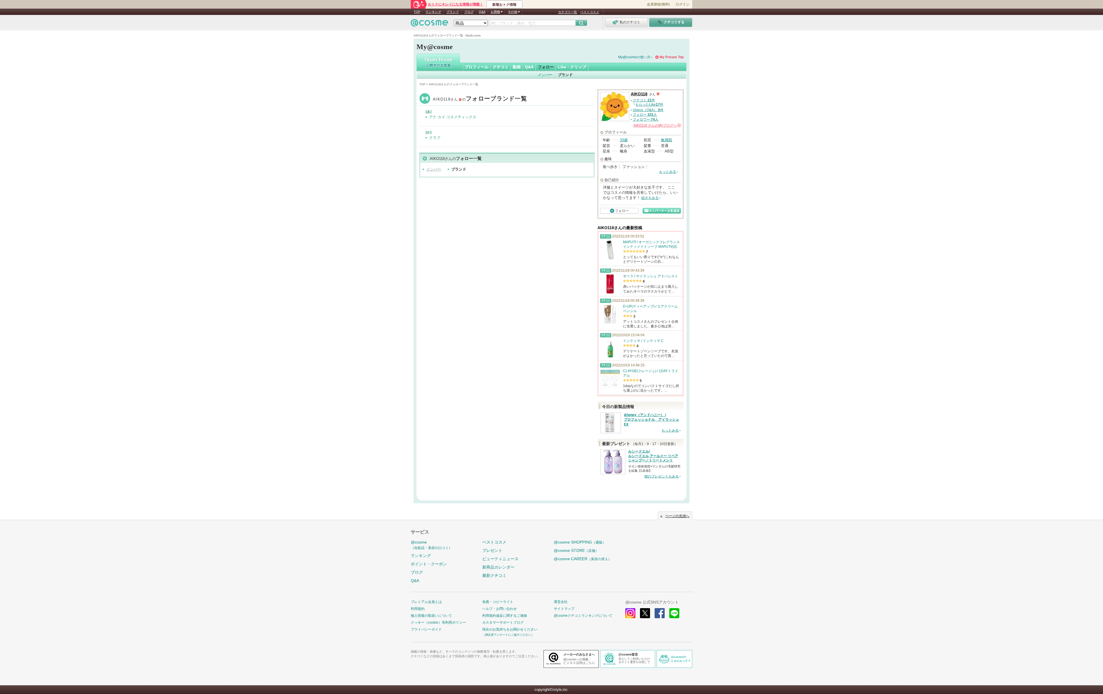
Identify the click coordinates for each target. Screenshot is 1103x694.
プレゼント (492, 550)
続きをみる (650, 198)
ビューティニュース (500, 558)
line (674, 613)
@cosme (431, 545)
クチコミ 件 (644, 100)
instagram (630, 613)
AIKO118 (480, 99)
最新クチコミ (494, 575)
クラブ (434, 138)
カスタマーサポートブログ (503, 622)
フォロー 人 (645, 115)
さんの (656, 125)
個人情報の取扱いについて (431, 616)
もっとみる (667, 172)
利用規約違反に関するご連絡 (504, 616)
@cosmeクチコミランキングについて (583, 616)
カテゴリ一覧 (567, 12)
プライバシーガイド (426, 629)
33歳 (624, 140)
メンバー (545, 75)
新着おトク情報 (504, 5)
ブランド (452, 11)
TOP (417, 11)
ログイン (682, 4)
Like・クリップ (572, 67)
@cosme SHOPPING (580, 542)
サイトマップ (564, 609)
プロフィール (476, 67)
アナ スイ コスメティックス (452, 117)
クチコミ (501, 67)
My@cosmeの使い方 (634, 57)
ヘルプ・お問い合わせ (499, 609)
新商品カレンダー (498, 567)
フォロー (546, 67)
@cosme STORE (576, 550)
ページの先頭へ (677, 516)
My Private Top (672, 57)
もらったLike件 (649, 105)
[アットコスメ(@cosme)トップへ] (429, 24)
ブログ (469, 11)
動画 (517, 67)
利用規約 (418, 609)
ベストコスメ (589, 12)
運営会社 (561, 602)
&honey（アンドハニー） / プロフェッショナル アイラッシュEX (651, 420)
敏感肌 (666, 140)
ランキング (433, 11)
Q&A (482, 11)
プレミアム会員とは (426, 602)
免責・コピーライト (497, 602)
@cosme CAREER (583, 558)
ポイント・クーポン (429, 564)
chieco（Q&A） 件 (648, 110)
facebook (660, 613)
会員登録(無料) (658, 4)
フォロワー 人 (645, 119)
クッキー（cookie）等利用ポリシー (438, 622)
